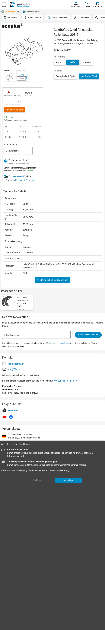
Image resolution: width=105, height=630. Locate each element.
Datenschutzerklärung (59, 343)
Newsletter (13, 410)
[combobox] (18, 151)
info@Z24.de (14, 369)
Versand (20, 95)
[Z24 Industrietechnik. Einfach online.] (20, 4)
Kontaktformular (16, 364)
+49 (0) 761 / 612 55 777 (66, 380)
